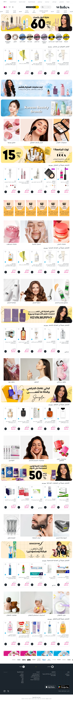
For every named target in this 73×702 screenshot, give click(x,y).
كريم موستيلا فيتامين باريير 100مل (37, 637)
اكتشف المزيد (22, 41)
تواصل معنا (53, 675)
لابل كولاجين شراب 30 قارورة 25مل (10, 501)
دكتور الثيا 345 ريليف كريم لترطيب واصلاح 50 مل (50, 64)
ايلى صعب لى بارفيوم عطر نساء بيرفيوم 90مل (11, 422)
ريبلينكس (22, 675)
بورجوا (22, 682)
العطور (20, 11)
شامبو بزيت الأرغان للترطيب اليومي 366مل (23, 343)
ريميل (22, 681)
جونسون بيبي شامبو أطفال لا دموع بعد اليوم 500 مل (63, 637)
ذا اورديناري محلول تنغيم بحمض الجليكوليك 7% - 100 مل (37, 64)
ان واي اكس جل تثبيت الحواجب (65, 183)
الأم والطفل (34, 12)
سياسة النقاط (37, 678)
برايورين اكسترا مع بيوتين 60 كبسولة (37, 501)
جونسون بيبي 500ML (12, 636)
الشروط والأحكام (36, 674)
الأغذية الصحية (65, 12)
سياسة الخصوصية (36, 675)
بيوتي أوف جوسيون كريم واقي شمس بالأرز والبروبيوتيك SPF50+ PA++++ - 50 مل (63, 64)
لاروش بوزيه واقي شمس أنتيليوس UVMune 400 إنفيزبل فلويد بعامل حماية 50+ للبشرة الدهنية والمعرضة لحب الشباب (10, 64)
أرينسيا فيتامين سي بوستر (24, 63)
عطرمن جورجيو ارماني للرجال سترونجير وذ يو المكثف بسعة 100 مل (49, 422)
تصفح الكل (50, 165)
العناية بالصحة (58, 12)
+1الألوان (7, 186)
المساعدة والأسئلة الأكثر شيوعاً (49, 674)
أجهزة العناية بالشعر (8, 42)
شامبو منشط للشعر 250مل (36, 342)
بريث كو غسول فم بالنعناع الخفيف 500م (24, 578)
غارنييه (22, 676)
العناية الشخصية (27, 12)
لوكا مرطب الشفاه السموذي (10, 182)
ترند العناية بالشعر (44, 42)
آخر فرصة (66, 41)
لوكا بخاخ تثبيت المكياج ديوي (37, 182)
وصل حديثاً (29, 41)
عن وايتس (67, 674)
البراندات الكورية (59, 41)
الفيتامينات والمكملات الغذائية (43, 12)
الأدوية (52, 11)
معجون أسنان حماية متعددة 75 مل (63, 578)
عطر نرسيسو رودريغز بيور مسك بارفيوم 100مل (64, 422)
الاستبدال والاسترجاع (35, 676)
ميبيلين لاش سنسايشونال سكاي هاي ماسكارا (24, 183)
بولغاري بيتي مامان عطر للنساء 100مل (37, 422)
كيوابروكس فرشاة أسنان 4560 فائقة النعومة (11, 578)
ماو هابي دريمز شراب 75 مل (50, 500)
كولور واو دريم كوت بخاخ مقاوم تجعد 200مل (64, 343)
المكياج (1, 11)
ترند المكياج (37, 41)
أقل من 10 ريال (52, 41)
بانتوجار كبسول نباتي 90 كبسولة (64, 501)
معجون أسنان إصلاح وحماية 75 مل (36, 578)
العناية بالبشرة (7, 12)
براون (23, 679)
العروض (71, 11)
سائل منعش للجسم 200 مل (49, 636)
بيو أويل (22, 674)
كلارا (23, 678)
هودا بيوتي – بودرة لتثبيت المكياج (50, 183)
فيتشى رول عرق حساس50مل (52, 578)
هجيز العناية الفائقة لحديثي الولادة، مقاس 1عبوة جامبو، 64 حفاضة (24, 637)
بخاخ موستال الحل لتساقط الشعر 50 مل (10, 343)
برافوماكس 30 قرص (25, 500)
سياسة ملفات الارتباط (35, 679)
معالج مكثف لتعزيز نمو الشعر (51, 343)
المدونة (67, 675)
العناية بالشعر (14, 12)
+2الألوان (46, 186)
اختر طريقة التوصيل (31, 7)
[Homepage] (62, 7)
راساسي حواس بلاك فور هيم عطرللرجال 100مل (23, 422)
